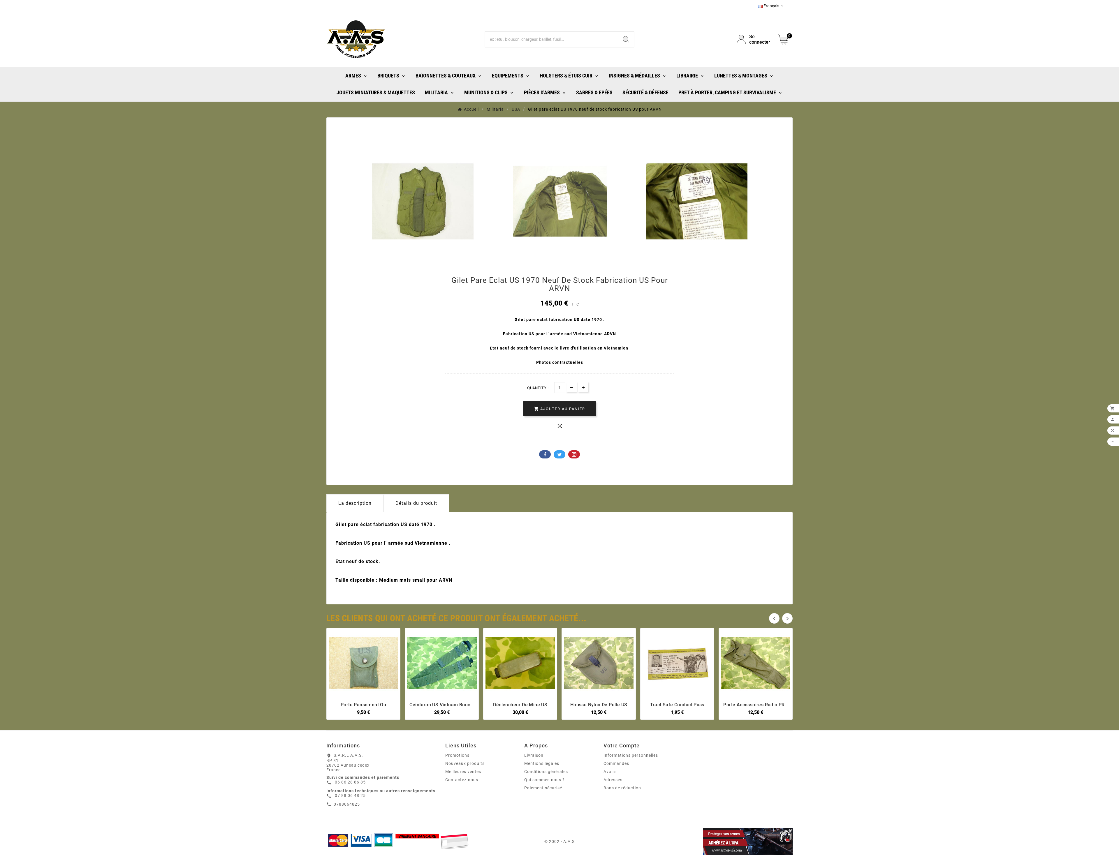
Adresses (613, 779)
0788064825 (347, 804)
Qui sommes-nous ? (544, 779)
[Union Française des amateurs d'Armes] (718, 841)
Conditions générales (546, 771)
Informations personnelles (631, 755)
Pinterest (574, 454)
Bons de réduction (622, 788)
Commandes (616, 763)
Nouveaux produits (465, 763)
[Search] (626, 39)
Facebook (545, 454)
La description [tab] (355, 503)
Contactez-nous (461, 779)
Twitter (559, 454)
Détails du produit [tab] (416, 503)
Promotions (457, 755)
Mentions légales (541, 763)
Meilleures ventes (463, 771)
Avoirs (610, 771)
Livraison (533, 755)
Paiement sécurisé (543, 788)
